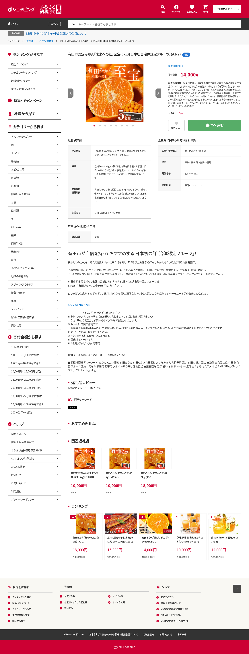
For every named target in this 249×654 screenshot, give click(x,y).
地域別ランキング (20, 80)
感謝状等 (16, 325)
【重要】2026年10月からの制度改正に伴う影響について (56, 33)
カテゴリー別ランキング (24, 72)
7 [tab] (127, 125)
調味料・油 (17, 243)
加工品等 (16, 227)
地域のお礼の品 (19, 276)
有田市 (72, 407)
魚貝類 (15, 177)
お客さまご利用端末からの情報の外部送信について (113, 634)
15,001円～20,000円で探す (26, 379)
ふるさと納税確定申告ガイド (26, 450)
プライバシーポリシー (22, 499)
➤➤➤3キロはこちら (79, 305)
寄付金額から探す (21, 614)
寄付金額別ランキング (23, 89)
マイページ (176, 11)
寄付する (68, 608)
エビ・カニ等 (17, 169)
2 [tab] (100, 125)
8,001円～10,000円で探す (26, 363)
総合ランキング (19, 64)
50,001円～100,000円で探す (27, 404)
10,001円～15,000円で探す (26, 371)
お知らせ (16, 475)
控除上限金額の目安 (22, 442)
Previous (70, 93)
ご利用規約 (148, 634)
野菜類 (15, 186)
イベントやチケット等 (22, 268)
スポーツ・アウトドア (22, 284)
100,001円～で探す (22, 412)
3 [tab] (105, 125)
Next (158, 93)
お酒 (13, 202)
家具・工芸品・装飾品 (22, 317)
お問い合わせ (18, 483)
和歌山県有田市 (176, 65)
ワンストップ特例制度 (22, 458)
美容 (13, 301)
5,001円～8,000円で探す (25, 355)
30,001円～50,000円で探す (26, 396)
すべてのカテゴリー (21, 136)
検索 (163, 11)
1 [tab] (94, 125)
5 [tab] (116, 125)
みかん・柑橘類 (46, 40)
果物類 (29, 40)
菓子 (13, 218)
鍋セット (15, 251)
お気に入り (192, 11)
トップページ (14, 40)
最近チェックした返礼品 (75, 602)
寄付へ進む (215, 125)
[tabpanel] (114, 93)
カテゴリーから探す (21, 609)
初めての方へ (18, 434)
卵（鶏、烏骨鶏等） (20, 194)
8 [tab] (133, 125)
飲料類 (15, 210)
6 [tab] (122, 125)
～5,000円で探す (20, 347)
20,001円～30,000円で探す (26, 388)
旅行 (13, 259)
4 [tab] (111, 125)
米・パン (15, 153)
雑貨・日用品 (18, 292)
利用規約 (16, 491)
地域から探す (24, 113)
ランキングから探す (21, 597)
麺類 (13, 235)
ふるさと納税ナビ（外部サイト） (175, 620)
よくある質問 (18, 466)
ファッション (17, 309)
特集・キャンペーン (27, 100)
